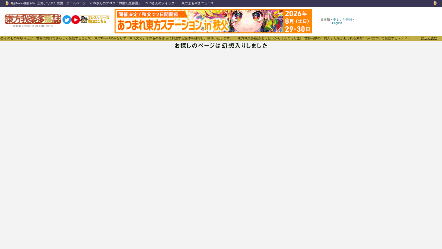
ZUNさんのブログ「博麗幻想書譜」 (115, 3)
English (337, 23)
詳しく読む (429, 38)
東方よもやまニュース (198, 3)
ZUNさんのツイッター (161, 3)
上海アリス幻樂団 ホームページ (61, 3)
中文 (336, 19)
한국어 (347, 19)
